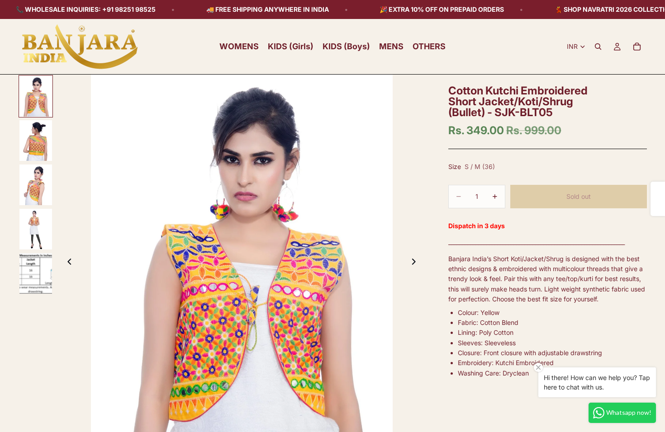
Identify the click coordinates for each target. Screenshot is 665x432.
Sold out (578, 196)
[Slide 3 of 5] (35, 184)
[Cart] (637, 46)
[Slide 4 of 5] (35, 229)
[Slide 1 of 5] (35, 96)
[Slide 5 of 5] (35, 273)
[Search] (598, 46)
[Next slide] (417, 263)
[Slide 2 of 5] (35, 140)
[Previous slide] (67, 263)
